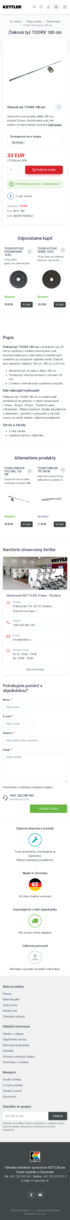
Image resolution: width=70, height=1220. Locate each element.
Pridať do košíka (46, 169)
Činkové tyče (53, 21)
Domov (17, 21)
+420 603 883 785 (24, 625)
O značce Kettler (13, 1085)
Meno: (7, 699)
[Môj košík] (56, 7)
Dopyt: (7, 749)
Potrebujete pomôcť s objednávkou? (37, 184)
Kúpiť (28, 304)
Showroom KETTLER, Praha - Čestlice (34, 595)
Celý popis (55, 125)
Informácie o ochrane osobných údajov (28, 787)
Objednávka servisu (14, 1039)
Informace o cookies (16, 1062)
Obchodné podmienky (16, 1045)
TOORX (23, 206)
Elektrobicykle (11, 999)
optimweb (41, 1214)
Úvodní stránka (12, 1079)
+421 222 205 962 (22, 795)
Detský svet (10, 1010)
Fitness (7, 993)
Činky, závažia (34, 21)
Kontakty (8, 1051)
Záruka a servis (12, 1091)
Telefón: (9, 733)
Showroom (9, 1096)
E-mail (8, 716)
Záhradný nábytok (14, 1016)
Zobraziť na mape (24, 611)
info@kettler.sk (39, 1180)
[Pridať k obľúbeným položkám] (59, 107)
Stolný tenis (10, 1005)
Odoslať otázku (48, 808)
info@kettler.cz (22, 639)
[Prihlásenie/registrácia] (48, 7)
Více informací (35, 669)
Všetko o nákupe (13, 1034)
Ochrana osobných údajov (19, 1056)
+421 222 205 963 (53, 1176)
